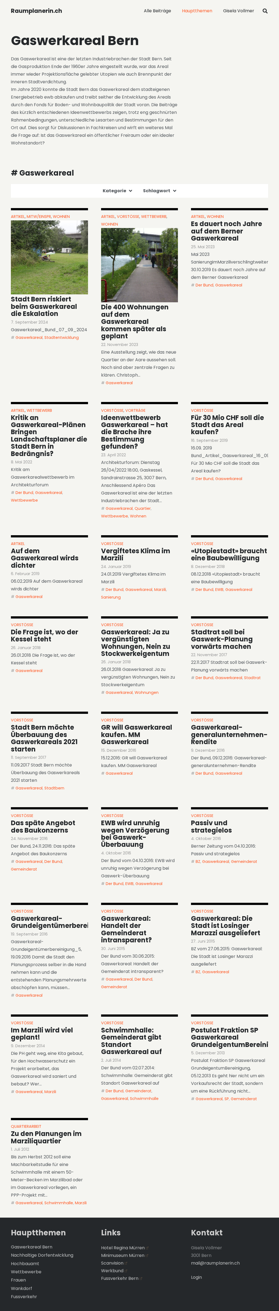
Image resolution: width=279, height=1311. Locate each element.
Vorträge (135, 410)
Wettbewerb (153, 216)
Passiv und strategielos (211, 826)
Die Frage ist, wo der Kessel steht (44, 636)
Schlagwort (156, 191)
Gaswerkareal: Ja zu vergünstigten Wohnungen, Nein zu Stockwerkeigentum (135, 643)
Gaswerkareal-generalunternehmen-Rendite (229, 734)
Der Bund (204, 285)
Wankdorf (21, 1288)
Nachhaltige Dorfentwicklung (42, 1255)
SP (227, 1099)
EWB (219, 589)
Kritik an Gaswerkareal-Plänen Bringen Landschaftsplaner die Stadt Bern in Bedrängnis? (49, 435)
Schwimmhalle (144, 1098)
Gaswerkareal (29, 337)
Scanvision (112, 1263)
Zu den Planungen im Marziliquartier (46, 1137)
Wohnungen (147, 692)
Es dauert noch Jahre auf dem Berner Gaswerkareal (226, 231)
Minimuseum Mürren (122, 1255)
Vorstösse (128, 216)
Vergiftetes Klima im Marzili (135, 554)
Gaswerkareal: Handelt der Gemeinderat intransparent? (126, 929)
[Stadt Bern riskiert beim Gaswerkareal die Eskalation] (49, 257)
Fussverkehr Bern (119, 1278)
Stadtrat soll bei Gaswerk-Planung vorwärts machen (222, 639)
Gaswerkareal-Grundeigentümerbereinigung (62, 922)
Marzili (160, 589)
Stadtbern (54, 788)
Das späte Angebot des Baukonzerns (43, 826)
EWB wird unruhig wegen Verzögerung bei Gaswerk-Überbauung (135, 833)
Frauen (18, 1280)
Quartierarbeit (26, 1126)
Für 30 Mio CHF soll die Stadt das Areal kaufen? (227, 425)
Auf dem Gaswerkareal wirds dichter (44, 558)
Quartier (143, 508)
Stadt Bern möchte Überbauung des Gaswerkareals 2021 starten (44, 738)
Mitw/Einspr (39, 216)
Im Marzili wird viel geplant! (42, 1034)
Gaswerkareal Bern (31, 1247)
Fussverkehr (24, 1297)
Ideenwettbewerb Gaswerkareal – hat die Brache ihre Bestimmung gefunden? (134, 432)
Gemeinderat (24, 869)
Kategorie (114, 191)
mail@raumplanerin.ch (215, 1263)
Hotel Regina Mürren (123, 1248)
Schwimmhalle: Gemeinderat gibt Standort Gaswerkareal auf (131, 1041)
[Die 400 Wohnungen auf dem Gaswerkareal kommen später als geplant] (139, 265)
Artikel (18, 216)
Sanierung (111, 597)
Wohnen (61, 216)
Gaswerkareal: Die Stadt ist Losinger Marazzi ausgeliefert (225, 925)
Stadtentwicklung (61, 337)
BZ (198, 861)
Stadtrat (252, 677)
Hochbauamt (25, 1263)
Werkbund (112, 1271)
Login (196, 1277)
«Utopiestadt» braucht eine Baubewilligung (229, 554)
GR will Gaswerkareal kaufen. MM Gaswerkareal (136, 734)
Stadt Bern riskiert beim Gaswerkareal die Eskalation (44, 306)
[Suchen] (265, 11)
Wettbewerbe (24, 500)
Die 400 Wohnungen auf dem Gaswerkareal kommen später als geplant (135, 322)
